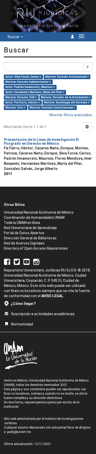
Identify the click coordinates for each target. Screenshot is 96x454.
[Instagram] (36, 262)
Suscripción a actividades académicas (42, 314)
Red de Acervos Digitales (24, 243)
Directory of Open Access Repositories (36, 248)
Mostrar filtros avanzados (70, 115)
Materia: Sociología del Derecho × (67, 102)
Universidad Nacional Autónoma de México (38, 212)
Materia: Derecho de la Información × (65, 97)
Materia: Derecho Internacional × (67, 76)
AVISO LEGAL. (52, 296)
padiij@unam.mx (19, 432)
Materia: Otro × (15, 107)
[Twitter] (17, 262)
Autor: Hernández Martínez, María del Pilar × (34, 92)
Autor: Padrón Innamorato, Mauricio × (30, 87)
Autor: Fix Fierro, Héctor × (22, 102)
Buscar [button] (14, 37)
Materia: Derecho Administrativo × (28, 82)
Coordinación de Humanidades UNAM (34, 217)
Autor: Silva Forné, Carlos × (23, 76)
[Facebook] (7, 262)
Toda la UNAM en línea (22, 223)
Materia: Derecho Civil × (21, 97)
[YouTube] (26, 262)
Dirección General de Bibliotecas (30, 238)
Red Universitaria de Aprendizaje (30, 228)
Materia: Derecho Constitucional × (52, 107)
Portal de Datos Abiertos (24, 233)
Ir (88, 67)
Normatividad (22, 324)
